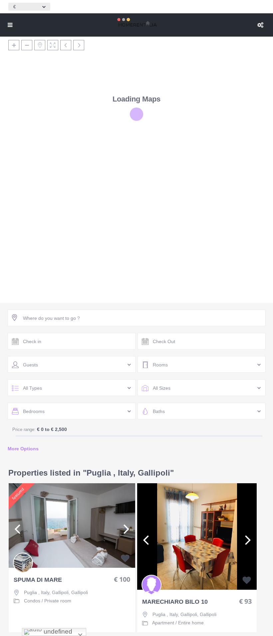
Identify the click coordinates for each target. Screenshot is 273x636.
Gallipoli (79, 592)
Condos (32, 600)
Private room (57, 600)
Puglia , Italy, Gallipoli (46, 592)
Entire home (191, 622)
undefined (57, 631)
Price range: (24, 429)
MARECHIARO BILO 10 (175, 602)
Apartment (163, 622)
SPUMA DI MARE (38, 580)
